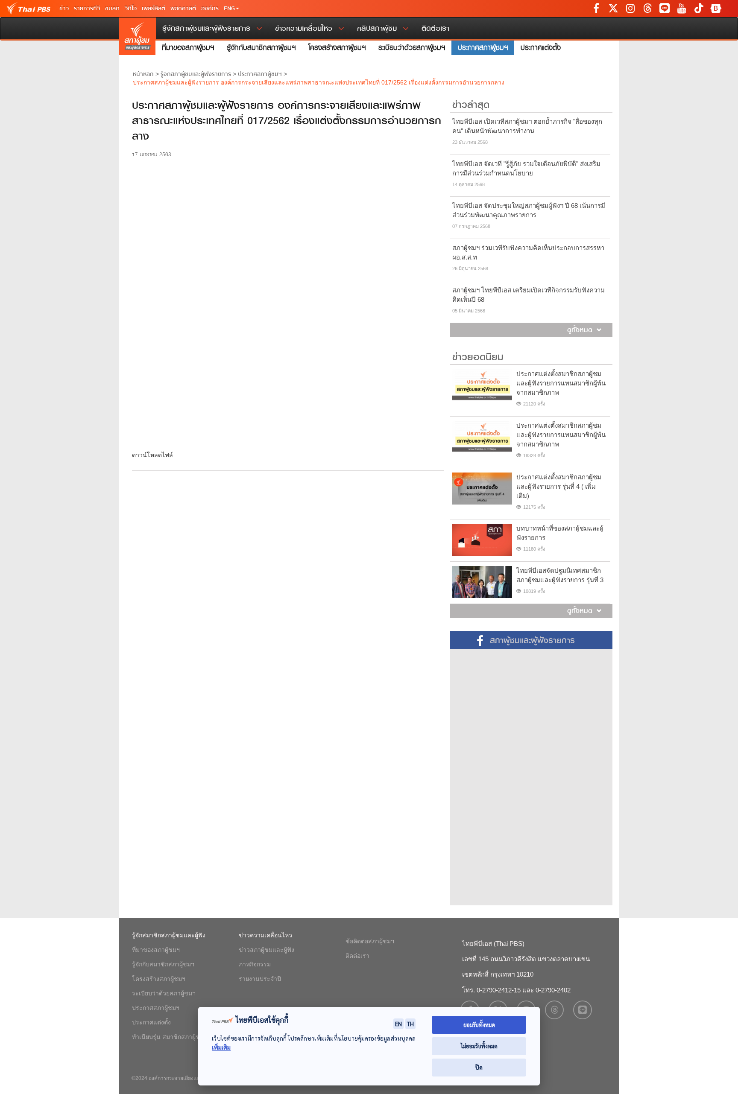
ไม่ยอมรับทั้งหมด (479, 1046)
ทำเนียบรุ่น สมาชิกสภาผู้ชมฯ (169, 1036)
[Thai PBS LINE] (664, 8)
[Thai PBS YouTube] (681, 8)
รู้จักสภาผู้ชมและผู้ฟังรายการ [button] (207, 28)
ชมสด (112, 8)
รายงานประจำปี (260, 978)
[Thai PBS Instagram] (630, 8)
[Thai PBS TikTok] (698, 8)
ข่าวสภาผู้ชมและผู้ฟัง (266, 949)
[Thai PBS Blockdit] (715, 8)
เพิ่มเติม (221, 1047)
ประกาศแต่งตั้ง (541, 47)
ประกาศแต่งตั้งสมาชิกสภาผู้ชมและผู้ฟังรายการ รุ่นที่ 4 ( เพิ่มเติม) (558, 486)
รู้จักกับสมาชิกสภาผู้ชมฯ (261, 47)
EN (398, 1023)
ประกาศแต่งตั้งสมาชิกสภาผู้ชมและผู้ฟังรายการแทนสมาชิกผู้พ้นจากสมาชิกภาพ (561, 383)
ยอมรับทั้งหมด (479, 1024)
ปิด (479, 1067)
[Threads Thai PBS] (647, 8)
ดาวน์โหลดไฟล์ (152, 455)
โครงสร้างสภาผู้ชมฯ (337, 47)
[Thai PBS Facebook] (596, 8)
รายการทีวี (87, 8)
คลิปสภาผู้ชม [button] (378, 28)
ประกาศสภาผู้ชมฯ (483, 47)
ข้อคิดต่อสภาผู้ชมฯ (370, 941)
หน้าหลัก (143, 74)
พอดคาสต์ (183, 8)
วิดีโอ (131, 8)
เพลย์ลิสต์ (153, 8)
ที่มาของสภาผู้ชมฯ (188, 47)
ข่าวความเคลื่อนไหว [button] (305, 28)
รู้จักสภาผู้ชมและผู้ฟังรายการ (196, 74)
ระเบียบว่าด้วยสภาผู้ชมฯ (411, 47)
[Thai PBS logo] (8, 8)
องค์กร (210, 8)
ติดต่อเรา (435, 28)
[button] (231, 8)
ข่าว (64, 8)
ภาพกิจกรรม (255, 964)
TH (410, 1023)
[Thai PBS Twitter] (613, 8)
